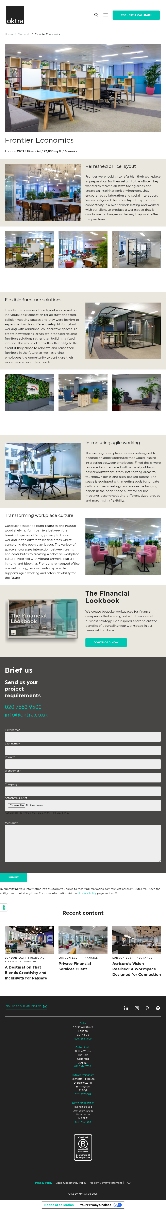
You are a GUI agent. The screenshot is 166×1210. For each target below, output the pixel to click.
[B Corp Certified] (83, 1147)
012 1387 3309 (83, 1094)
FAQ (128, 1183)
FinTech (11, 961)
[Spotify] (158, 1008)
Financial (36, 958)
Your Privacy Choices (95, 1205)
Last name (12, 743)
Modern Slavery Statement (106, 1183)
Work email (13, 770)
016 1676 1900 (83, 1122)
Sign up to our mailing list (23, 1006)
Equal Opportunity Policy (71, 1183)
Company (12, 784)
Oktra (83, 1023)
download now (106, 642)
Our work (24, 34)
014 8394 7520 (83, 1066)
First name (12, 730)
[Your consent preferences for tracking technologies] (4, 907)
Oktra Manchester (83, 1103)
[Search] (96, 15)
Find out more (27, 953)
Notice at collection (59, 1205)
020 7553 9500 (23, 707)
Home (9, 34)
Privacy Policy (88, 893)
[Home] (15, 15)
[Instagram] (137, 1008)
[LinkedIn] (126, 1008)
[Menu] (105, 15)
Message (11, 823)
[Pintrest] (147, 1008)
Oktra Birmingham (83, 1075)
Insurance (144, 958)
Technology (28, 961)
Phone (10, 757)
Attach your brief (16, 798)
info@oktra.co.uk (26, 715)
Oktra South (83, 1047)
